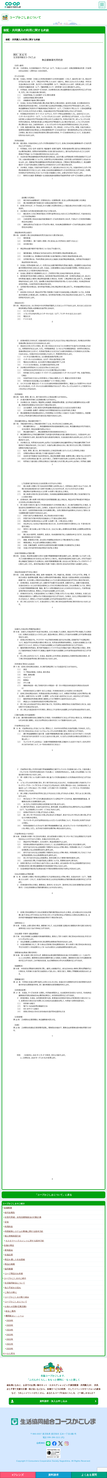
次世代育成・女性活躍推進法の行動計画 (23, 1217)
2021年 (9, 1344)
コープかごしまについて (16, 1302)
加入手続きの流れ (13, 1288)
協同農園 (9, 1269)
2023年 (9, 1334)
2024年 (9, 1330)
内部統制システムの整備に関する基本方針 (24, 1231)
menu (102, 5)
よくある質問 (89, 1474)
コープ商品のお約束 (14, 1273)
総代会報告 (10, 1212)
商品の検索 (10, 1264)
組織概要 (8, 1208)
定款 (7, 1222)
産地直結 (9, 1250)
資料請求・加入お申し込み (53, 1401)
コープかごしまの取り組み (17, 1297)
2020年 (9, 1348)
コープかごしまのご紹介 (15, 1278)
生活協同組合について (15, 1283)
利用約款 (9, 1226)
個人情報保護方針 (13, 1236)
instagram (66, 1443)
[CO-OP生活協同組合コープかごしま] (13, 5)
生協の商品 (9, 1245)
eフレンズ (18, 1474)
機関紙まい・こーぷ (15, 1316)
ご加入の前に (11, 1292)
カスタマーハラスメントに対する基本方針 (25, 1241)
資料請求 (53, 1474)
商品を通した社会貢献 (15, 1259)
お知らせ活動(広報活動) (16, 1306)
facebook (54, 1443)
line (48, 1443)
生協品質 (9, 1255)
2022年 (9, 1339)
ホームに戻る (9, 1353)
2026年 (9, 1320)
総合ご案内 (11, 1311)
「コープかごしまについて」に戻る (53, 1195)
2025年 (9, 1325)
